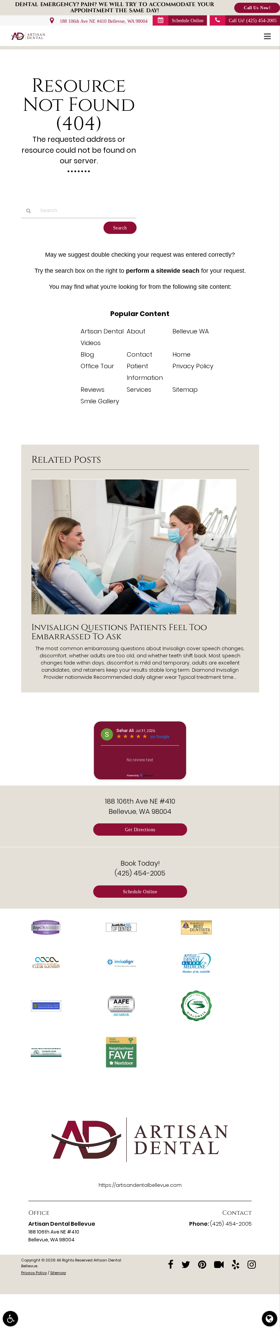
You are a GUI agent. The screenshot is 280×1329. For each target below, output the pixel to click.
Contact (139, 354)
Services (139, 389)
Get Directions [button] (140, 829)
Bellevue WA (190, 331)
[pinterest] (202, 1264)
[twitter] (186, 1264)
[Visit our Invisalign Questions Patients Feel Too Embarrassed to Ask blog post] (133, 616)
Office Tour (97, 366)
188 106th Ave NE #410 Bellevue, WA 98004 (102, 21)
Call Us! (253, 20)
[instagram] (251, 1264)
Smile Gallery (100, 401)
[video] (219, 1264)
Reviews (92, 389)
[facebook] (171, 1264)
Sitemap (185, 389)
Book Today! (140, 868)
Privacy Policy (192, 366)
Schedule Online (188, 20)
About (136, 331)
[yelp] (235, 1264)
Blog (87, 354)
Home (181, 354)
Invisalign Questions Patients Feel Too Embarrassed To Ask (119, 632)
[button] (269, 36)
